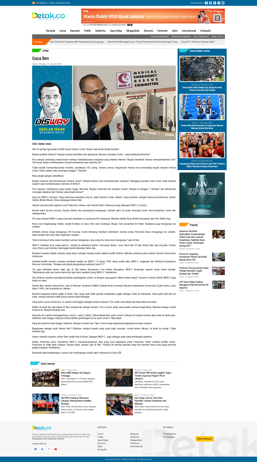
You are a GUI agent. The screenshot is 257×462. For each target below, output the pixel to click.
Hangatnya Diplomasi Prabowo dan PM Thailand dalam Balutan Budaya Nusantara (202, 165)
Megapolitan (133, 30)
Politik (87, 30)
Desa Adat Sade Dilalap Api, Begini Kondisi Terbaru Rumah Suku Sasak (202, 88)
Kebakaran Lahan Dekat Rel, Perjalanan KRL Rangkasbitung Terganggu (57, 42)
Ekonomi (148, 30)
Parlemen (163, 30)
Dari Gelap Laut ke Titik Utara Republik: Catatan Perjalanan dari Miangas (150, 401)
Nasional (75, 30)
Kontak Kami (206, 439)
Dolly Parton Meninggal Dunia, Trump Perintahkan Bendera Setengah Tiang (128, 42)
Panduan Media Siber (160, 36)
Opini (175, 30)
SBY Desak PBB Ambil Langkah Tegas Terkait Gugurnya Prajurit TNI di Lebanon (153, 375)
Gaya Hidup (116, 30)
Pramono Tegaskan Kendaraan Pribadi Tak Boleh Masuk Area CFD (193, 257)
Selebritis (100, 30)
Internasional (189, 30)
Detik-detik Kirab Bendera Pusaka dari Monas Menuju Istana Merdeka (202, 126)
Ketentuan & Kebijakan (181, 36)
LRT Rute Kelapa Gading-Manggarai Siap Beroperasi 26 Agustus (193, 285)
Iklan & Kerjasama (201, 36)
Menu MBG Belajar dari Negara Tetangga (75, 374)
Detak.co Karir (217, 36)
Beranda (50, 30)
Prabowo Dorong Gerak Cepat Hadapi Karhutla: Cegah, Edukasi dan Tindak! (194, 271)
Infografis (205, 30)
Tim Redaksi (169, 437)
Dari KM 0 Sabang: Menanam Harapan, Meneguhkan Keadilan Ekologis (76, 401)
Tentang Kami (169, 434)
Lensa (62, 30)
